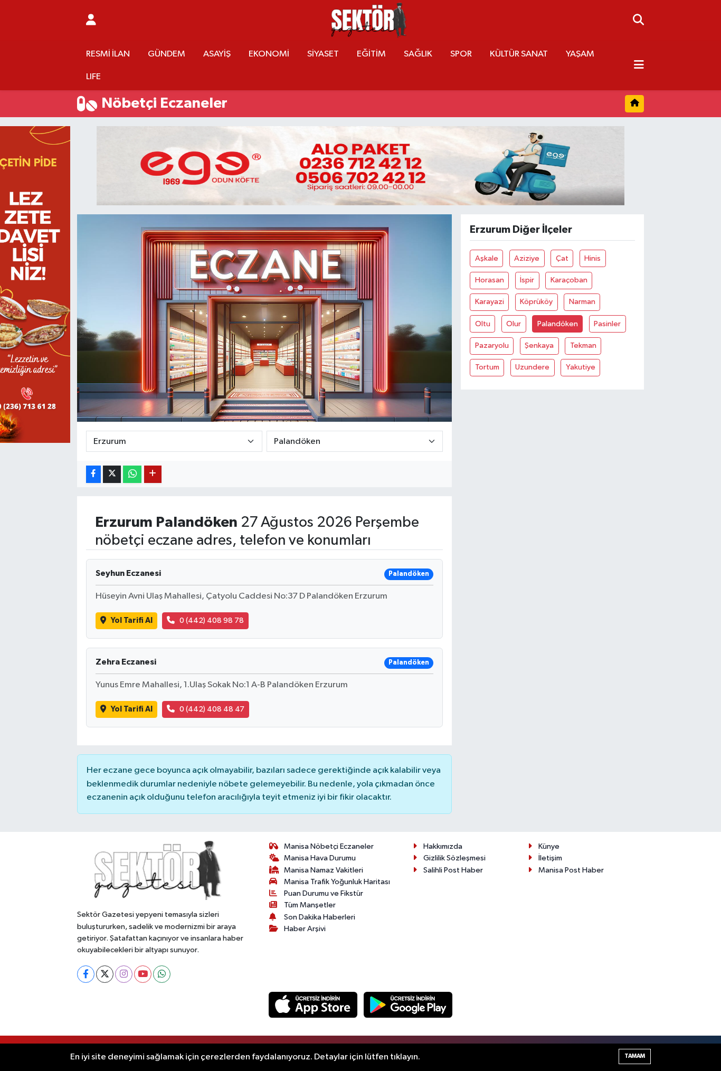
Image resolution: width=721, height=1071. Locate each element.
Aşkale (486, 258)
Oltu (482, 324)
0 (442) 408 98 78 (211, 620)
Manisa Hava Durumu (320, 858)
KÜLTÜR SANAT (519, 54)
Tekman (583, 345)
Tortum (487, 367)
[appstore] (314, 1004)
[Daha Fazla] (153, 474)
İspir (527, 280)
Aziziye (526, 258)
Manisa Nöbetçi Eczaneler (329, 846)
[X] (104, 974)
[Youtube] (142, 974)
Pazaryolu (492, 345)
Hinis (592, 258)
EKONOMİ (269, 54)
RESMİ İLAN (108, 54)
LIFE (93, 76)
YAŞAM (580, 54)
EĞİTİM (371, 54)
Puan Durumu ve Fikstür (323, 893)
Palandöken (557, 324)
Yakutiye (580, 367)
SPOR (461, 54)
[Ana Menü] (639, 65)
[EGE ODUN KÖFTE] (360, 165)
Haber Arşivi (305, 929)
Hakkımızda (442, 846)
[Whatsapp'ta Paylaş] (132, 474)
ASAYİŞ (217, 54)
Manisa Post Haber (571, 870)
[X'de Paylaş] (112, 474)
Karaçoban (569, 280)
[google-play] (408, 1004)
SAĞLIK (418, 54)
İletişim (550, 858)
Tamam (634, 1056)
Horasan (489, 280)
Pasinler (607, 324)
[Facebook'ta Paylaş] (93, 474)
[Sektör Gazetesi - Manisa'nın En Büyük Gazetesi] (369, 20)
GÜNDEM (166, 54)
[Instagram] (123, 974)
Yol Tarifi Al (132, 620)
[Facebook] (85, 974)
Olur (513, 324)
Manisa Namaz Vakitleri (323, 870)
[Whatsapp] (161, 974)
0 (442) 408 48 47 (211, 709)
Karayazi (489, 302)
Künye (548, 846)
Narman (582, 302)
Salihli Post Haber (453, 870)
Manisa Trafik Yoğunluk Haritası (337, 882)
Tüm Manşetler (310, 905)
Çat (562, 258)
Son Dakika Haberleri (319, 917)
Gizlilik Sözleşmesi (454, 858)
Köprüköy (536, 302)
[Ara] (638, 20)
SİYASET (323, 54)
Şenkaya (539, 345)
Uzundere (532, 367)
